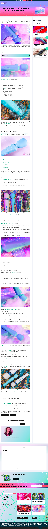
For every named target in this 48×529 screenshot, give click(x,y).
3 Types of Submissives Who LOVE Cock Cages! (23, 513)
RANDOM (44, 3)
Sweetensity (5, 45)
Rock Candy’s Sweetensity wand (11, 214)
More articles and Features (22, 517)
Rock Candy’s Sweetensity (5, 20)
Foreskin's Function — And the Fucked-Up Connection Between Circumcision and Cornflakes (23, 502)
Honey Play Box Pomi (6, 162)
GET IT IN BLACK (12, 415)
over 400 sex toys (18, 431)
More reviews (34, 517)
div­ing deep (23, 431)
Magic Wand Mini (6, 366)
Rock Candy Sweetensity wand (7, 223)
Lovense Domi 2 (6, 358)
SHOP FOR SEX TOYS (38, 3)
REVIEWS (21, 3)
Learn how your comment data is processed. (21, 468)
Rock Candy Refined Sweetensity (11, 309)
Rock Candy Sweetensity (5, 80)
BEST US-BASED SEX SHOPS (7, 504)
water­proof (5, 88)
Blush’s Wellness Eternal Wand (7, 179)
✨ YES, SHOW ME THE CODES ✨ (27, 0)
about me (7, 437)
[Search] (14, 493)
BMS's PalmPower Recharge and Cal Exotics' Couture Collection (12, 181)
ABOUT (14, 3)
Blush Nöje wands (5, 167)
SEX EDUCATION (26, 3)
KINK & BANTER (32, 3)
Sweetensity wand (14, 272)
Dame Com (4, 159)
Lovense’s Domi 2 (5, 184)
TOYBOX (18, 3)
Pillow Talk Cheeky (5, 164)
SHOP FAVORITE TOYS (6, 503)
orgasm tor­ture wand (5, 133)
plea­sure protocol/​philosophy (15, 437)
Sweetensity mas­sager (17, 176)
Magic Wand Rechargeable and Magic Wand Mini (14, 389)
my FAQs (9, 437)
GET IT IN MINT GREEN (5, 415)
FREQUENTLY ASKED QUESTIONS (8, 502)
